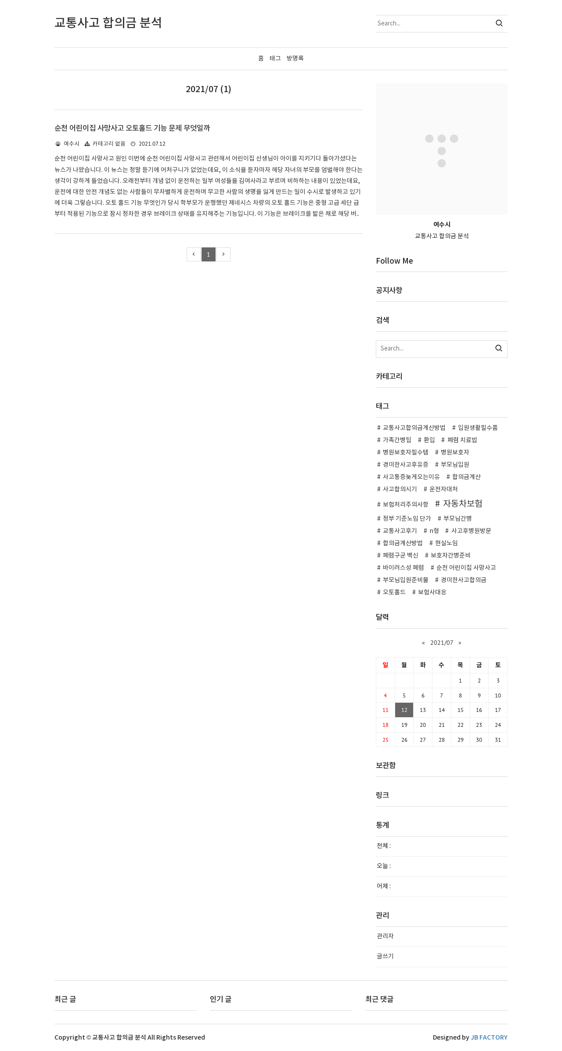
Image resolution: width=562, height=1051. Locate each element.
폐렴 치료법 (462, 440)
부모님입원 (455, 464)
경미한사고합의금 (463, 580)
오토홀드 (394, 592)
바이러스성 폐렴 (403, 568)
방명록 (295, 58)
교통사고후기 (400, 531)
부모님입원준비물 (406, 580)
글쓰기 (385, 956)
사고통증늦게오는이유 (411, 477)
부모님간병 (457, 518)
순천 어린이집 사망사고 (466, 568)
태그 (275, 58)
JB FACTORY (489, 1037)
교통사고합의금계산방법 (414, 428)
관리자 (385, 936)
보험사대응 (432, 592)
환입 (429, 440)
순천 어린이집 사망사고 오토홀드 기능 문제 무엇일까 (132, 128)
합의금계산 (466, 477)
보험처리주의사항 (406, 504)
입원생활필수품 (478, 428)
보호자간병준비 (451, 555)
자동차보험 (463, 504)
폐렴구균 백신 (400, 555)
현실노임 (446, 543)
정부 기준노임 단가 (407, 518)
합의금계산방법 (403, 543)
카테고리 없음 (109, 144)
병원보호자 (455, 452)
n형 (434, 531)
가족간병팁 (397, 440)
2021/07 (441, 643)
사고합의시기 (400, 489)
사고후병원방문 (471, 531)
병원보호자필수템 (406, 452)
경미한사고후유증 (406, 464)
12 (404, 709)
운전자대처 (443, 489)
